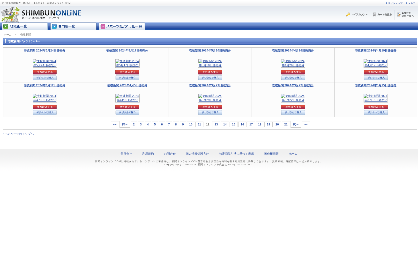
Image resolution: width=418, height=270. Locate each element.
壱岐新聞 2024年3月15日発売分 (375, 85)
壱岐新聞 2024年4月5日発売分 (127, 85)
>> (305, 124)
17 (251, 124)
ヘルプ (411, 3)
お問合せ (170, 153)
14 (225, 124)
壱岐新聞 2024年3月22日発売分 (293, 85)
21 (286, 124)
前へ (125, 124)
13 (216, 124)
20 (277, 124)
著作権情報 (271, 153)
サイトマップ (395, 3)
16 (242, 124)
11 (199, 124)
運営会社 (126, 153)
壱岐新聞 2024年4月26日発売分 (293, 50)
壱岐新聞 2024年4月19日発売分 (375, 50)
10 (191, 124)
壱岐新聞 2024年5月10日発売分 (210, 50)
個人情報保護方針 (197, 153)
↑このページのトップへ (18, 134)
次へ (296, 124)
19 (268, 124)
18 (259, 124)
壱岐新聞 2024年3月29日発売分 (210, 85)
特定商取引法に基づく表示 (236, 153)
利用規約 (148, 153)
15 (233, 124)
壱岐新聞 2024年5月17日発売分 (127, 50)
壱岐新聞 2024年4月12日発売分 (44, 85)
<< (115, 124)
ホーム (8, 34)
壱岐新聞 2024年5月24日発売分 (44, 50)
